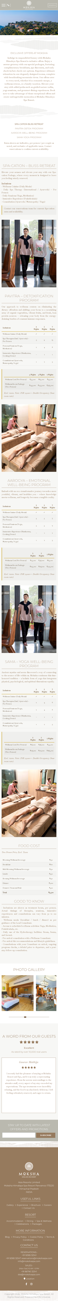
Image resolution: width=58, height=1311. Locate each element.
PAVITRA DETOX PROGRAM (29, 128)
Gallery (10, 1205)
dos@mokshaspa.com (29, 1274)
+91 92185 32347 (13, 1258)
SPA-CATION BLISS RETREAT (29, 124)
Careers (48, 1205)
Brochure (36, 1205)
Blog (7, 1237)
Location (29, 1278)
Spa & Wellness (44, 1221)
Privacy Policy (20, 1237)
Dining (30, 1221)
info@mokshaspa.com (29, 1261)
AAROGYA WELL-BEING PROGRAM (29, 133)
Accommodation (14, 1221)
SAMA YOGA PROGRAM (29, 137)
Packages (37, 1224)
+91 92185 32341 (29, 1255)
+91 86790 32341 (29, 1271)
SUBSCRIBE (45, 1135)
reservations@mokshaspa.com (36, 1258)
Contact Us (29, 1208)
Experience (22, 1205)
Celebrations (22, 1224)
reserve (52, 5)
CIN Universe (43, 1297)
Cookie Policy (36, 1237)
